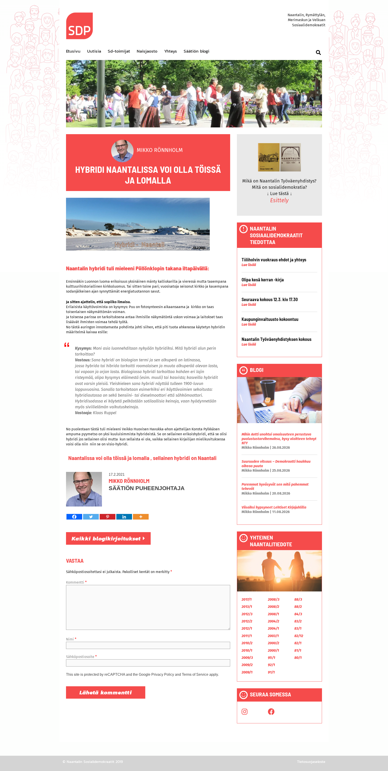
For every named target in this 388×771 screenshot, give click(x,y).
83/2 (298, 621)
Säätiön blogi (196, 51)
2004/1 (273, 628)
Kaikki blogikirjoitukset (107, 538)
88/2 (298, 606)
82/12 (298, 636)
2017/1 (246, 599)
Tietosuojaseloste (311, 761)
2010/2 (247, 643)
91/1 (271, 672)
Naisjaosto (147, 51)
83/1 (297, 628)
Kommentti (76, 582)
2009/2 (247, 665)
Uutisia (94, 51)
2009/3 (247, 657)
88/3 (298, 599)
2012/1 (247, 628)
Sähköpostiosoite (81, 657)
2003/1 (273, 636)
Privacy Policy (162, 674)
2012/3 (247, 614)
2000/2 (273, 643)
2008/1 (273, 614)
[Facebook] (74, 517)
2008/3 (273, 599)
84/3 (298, 614)
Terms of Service (195, 674)
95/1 (271, 657)
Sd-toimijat (119, 51)
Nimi (71, 639)
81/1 (297, 650)
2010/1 (247, 650)
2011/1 (247, 636)
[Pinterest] (107, 517)
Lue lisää (249, 265)
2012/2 (247, 621)
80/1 (298, 657)
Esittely (279, 200)
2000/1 (273, 650)
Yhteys (170, 51)
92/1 (271, 665)
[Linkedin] (124, 517)
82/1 (297, 643)
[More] (141, 517)
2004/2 (273, 621)
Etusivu (73, 51)
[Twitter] (91, 517)
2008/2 (273, 606)
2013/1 (247, 606)
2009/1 (247, 672)
